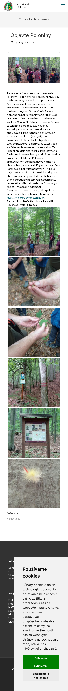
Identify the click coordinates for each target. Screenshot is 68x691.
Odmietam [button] (41, 665)
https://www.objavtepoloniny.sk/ (26, 197)
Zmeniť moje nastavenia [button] (41, 675)
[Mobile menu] (63, 5)
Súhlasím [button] (41, 658)
